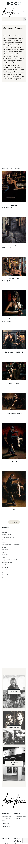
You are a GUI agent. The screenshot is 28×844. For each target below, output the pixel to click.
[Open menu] (23, 12)
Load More (14, 522)
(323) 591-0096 (5, 823)
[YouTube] (20, 841)
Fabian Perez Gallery (14, 763)
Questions (17, 818)
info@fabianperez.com (20, 816)
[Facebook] (12, 3)
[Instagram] (8, 3)
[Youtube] (15, 3)
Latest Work (14, 691)
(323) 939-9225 (6, 826)
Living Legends (14, 727)
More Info (14, 211)
